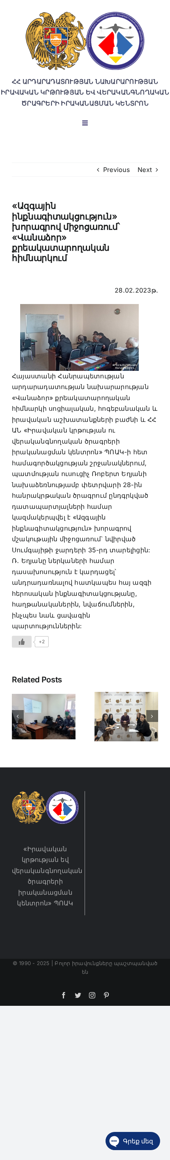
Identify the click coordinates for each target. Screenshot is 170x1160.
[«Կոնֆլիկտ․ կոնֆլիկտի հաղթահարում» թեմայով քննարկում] (44, 716)
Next (145, 170)
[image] (85, 15)
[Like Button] (22, 642)
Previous (116, 170)
